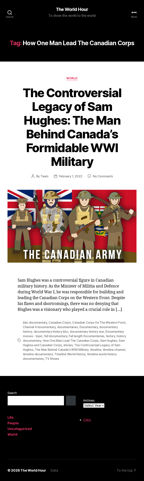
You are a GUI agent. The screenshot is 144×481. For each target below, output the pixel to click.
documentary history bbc (51, 331)
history (110, 336)
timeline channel (114, 349)
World (72, 78)
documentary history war (87, 331)
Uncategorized (20, 429)
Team (44, 176)
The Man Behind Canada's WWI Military (61, 349)
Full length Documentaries (86, 336)
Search (12, 393)
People (13, 423)
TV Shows (52, 359)
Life (11, 417)
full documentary (55, 336)
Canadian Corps (59, 322)
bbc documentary (35, 322)
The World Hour (72, 9)
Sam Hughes (108, 340)
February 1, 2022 (70, 176)
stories (68, 345)
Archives (88, 400)
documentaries (67, 327)
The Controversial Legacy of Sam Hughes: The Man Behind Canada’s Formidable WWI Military (72, 126)
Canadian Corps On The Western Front (98, 322)
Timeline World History (70, 354)
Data (87, 420)
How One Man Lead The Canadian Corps (71, 340)
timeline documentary (38, 354)
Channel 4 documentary (39, 327)
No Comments (103, 176)
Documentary (89, 327)
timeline (95, 349)
